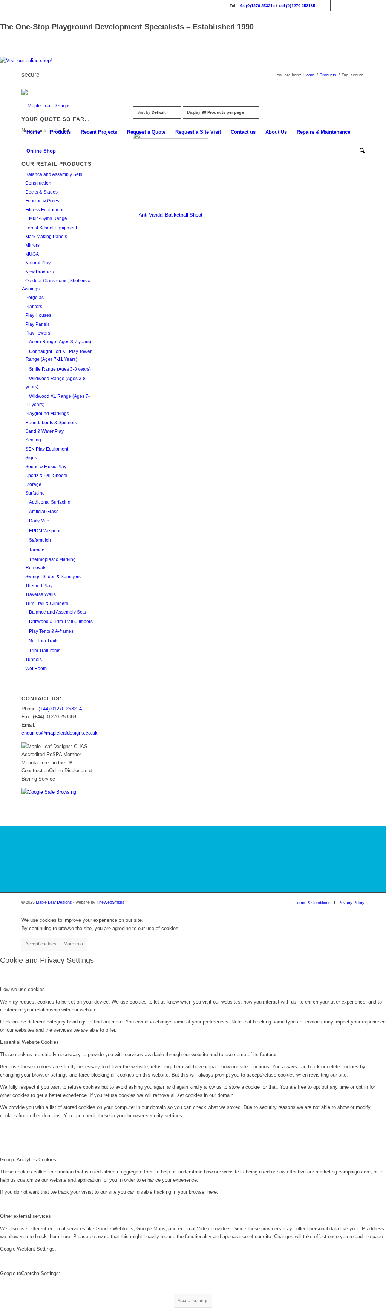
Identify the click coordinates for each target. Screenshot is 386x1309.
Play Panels (37, 324)
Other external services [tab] (25, 1216)
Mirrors (32, 245)
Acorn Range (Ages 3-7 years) (60, 341)
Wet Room (36, 668)
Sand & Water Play (44, 431)
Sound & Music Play (45, 466)
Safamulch (40, 540)
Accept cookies (40, 944)
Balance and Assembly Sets (53, 174)
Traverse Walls (40, 594)
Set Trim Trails (43, 640)
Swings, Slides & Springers (53, 576)
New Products (39, 272)
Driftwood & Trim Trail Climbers (61, 621)
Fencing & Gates (42, 200)
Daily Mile (39, 521)
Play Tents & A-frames (51, 631)
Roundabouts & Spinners (51, 422)
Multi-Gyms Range (48, 218)
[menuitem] (33, 132)
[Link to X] (347, 5)
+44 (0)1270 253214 (256, 5)
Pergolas (34, 297)
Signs (31, 457)
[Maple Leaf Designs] (46, 106)
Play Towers (37, 333)
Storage (33, 484)
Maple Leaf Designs (54, 902)
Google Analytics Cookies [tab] (28, 1159)
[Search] (360, 151)
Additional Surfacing (49, 502)
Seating (33, 440)
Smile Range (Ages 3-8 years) (60, 369)
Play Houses (38, 315)
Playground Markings (47, 413)
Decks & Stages (41, 192)
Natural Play (38, 263)
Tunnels (33, 659)
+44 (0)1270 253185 (296, 5)
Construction (38, 183)
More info (73, 944)
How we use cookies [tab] (22, 989)
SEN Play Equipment (46, 449)
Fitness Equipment (44, 209)
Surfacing (35, 493)
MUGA (32, 254)
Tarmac (36, 550)
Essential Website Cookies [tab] (29, 1042)
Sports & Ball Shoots (46, 475)
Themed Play (38, 585)
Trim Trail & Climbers (46, 603)
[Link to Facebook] (324, 5)
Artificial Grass (43, 511)
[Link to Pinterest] (359, 5)
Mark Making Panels (46, 236)
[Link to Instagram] (336, 5)
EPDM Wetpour (45, 530)
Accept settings (193, 1300)
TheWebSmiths (110, 902)
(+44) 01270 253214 (60, 709)
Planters (33, 306)
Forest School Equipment (51, 228)
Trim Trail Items (44, 650)
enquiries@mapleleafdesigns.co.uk (59, 733)
